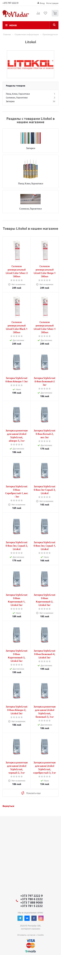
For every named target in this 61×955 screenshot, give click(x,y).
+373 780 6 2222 (31, 899)
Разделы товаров (15, 85)
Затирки (30, 148)
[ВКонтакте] (27, 918)
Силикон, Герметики (30, 208)
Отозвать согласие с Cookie (30, 934)
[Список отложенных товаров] (45, 14)
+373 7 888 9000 (31, 902)
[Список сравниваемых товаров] (38, 14)
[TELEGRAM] (20, 918)
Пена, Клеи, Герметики (30, 183)
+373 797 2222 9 (10, 2)
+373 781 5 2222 (31, 905)
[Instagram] (41, 918)
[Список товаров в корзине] (55, 16)
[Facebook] (34, 918)
